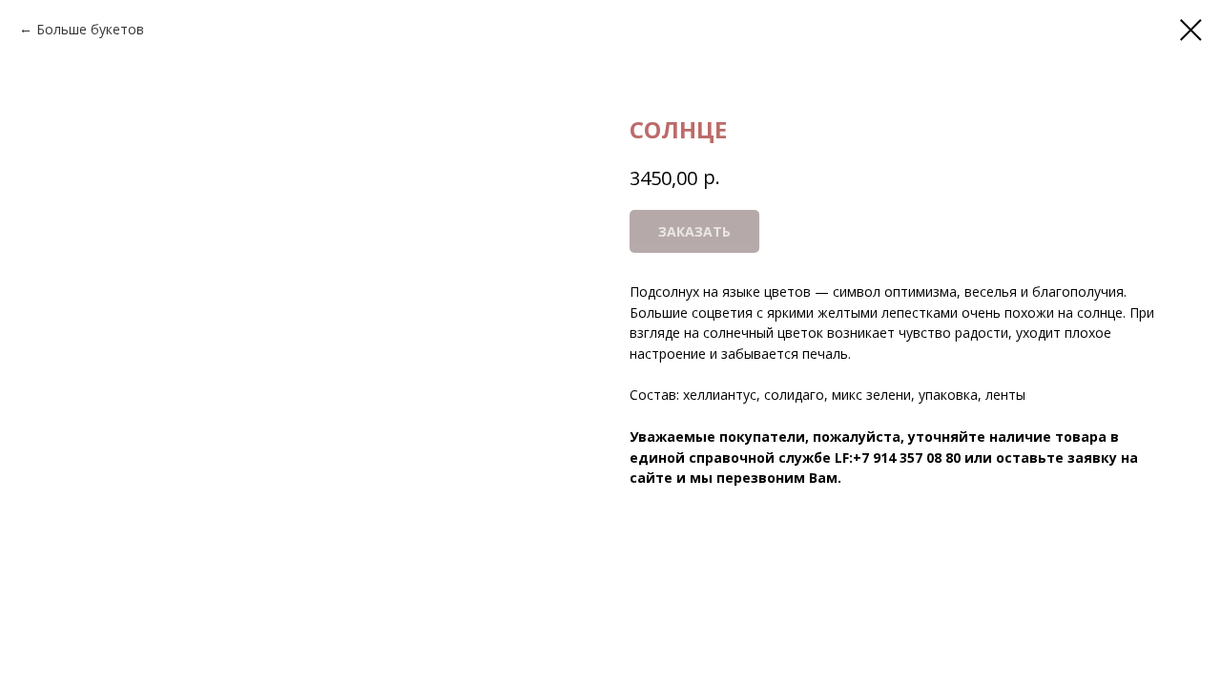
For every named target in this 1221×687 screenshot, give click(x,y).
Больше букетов (90, 29)
